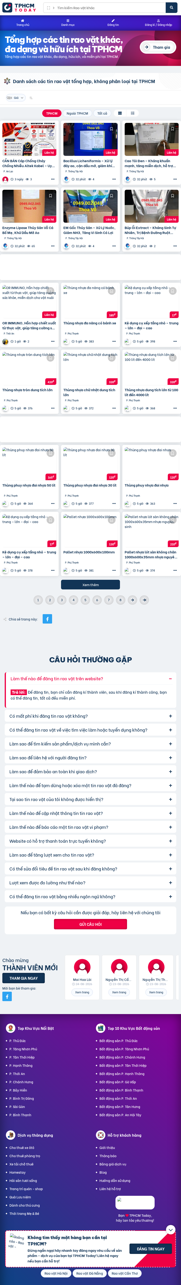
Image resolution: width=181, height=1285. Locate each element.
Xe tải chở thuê (21, 1163)
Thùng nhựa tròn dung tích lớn (27, 389)
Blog (103, 1172)
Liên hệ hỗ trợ (110, 1188)
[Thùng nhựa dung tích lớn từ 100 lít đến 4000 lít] (152, 368)
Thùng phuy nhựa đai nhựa (147, 485)
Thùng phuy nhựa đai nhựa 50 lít (28, 485)
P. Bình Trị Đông (21, 1098)
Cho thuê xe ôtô (21, 1147)
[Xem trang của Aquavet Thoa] (66, 179)
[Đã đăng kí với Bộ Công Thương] (135, 1205)
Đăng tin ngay (151, 1248)
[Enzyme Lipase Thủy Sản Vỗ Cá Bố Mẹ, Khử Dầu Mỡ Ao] (29, 206)
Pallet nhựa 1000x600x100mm (89, 551)
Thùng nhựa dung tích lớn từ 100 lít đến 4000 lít (151, 392)
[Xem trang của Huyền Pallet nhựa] (5, 570)
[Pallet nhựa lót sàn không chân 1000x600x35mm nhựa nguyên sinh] (152, 530)
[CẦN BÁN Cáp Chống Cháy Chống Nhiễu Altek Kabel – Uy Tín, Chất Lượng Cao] (29, 139)
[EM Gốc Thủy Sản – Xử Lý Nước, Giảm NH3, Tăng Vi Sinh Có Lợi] (90, 206)
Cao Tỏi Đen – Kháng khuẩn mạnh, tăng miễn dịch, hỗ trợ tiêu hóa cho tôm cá (149, 163)
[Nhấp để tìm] (171, 7)
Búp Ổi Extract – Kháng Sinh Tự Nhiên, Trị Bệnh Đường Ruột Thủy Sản (150, 230)
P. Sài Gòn (17, 1106)
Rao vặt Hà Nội (56, 1273)
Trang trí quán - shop (26, 1188)
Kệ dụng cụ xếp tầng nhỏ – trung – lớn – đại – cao (151, 325)
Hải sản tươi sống (23, 1180)
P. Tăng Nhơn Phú (23, 1048)
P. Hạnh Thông (21, 1065)
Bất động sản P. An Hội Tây (120, 1114)
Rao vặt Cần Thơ (125, 1273)
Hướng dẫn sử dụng (114, 1180)
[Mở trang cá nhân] (82, 967)
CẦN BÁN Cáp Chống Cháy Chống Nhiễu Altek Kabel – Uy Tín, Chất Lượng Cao (27, 163)
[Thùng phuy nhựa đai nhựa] (152, 463)
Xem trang (82, 992)
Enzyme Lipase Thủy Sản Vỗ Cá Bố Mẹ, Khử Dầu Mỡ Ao (27, 230)
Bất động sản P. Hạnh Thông (121, 1073)
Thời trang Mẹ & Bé (24, 1213)
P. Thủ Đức (17, 1040)
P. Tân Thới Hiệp (22, 1057)
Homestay (17, 1172)
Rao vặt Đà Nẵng (89, 1273)
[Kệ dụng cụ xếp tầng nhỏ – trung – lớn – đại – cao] (152, 301)
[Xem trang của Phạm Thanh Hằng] (5, 341)
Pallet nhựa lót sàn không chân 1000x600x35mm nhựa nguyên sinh (151, 554)
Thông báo (107, 1155)
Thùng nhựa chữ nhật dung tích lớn (89, 392)
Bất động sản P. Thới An (118, 1098)
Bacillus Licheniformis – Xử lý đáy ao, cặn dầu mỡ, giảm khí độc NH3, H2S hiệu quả (88, 163)
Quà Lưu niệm (20, 1196)
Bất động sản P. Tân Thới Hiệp (123, 1065)
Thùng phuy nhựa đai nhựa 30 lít (89, 485)
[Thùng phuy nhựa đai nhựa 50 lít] (29, 463)
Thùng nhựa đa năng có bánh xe (89, 322)
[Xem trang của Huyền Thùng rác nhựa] (66, 341)
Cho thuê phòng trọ (24, 1155)
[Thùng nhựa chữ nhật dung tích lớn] (90, 368)
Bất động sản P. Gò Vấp (117, 1081)
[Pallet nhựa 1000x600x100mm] (90, 530)
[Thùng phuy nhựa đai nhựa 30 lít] (90, 463)
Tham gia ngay (23, 978)
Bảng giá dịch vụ (112, 1163)
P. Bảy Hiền (18, 1090)
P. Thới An (17, 1073)
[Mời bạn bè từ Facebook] (7, 996)
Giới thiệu (107, 1147)
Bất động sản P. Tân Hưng (119, 1106)
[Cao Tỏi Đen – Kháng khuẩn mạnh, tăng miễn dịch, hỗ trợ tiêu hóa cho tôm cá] (152, 139)
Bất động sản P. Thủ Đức (118, 1040)
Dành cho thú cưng (24, 1205)
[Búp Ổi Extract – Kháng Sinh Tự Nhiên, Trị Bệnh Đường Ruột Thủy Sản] (152, 206)
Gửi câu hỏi (90, 924)
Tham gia (161, 47)
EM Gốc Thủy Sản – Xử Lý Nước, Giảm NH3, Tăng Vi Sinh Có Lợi (89, 230)
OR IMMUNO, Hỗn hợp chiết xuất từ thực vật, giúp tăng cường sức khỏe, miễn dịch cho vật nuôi (29, 325)
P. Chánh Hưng (21, 1081)
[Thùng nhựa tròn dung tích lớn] (29, 368)
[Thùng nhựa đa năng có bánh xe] (90, 301)
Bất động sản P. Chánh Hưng (122, 1057)
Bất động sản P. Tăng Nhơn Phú (124, 1048)
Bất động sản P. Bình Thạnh (121, 1090)
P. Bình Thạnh (20, 1114)
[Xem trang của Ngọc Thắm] (5, 179)
